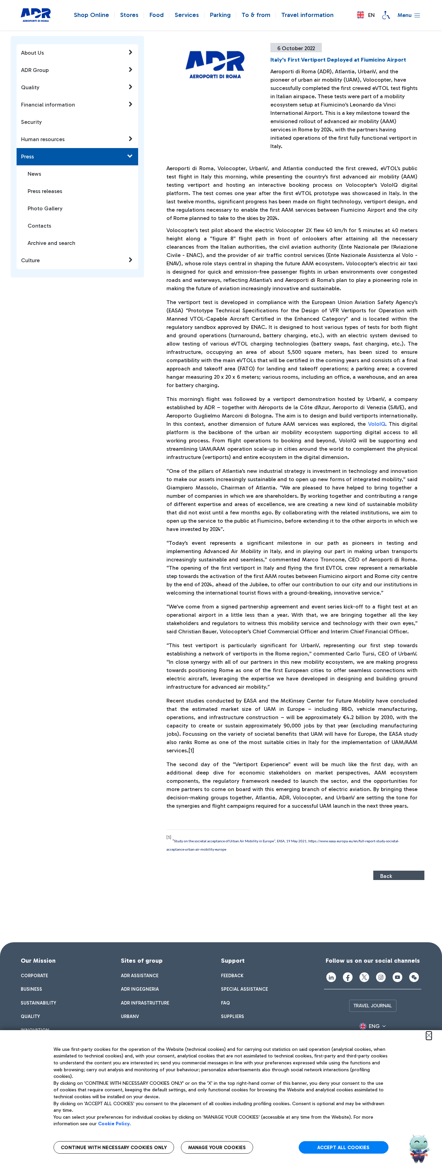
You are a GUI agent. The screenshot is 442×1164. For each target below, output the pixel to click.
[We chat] (414, 977)
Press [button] (27, 156)
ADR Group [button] (35, 70)
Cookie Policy (113, 1124)
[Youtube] (397, 977)
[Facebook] (348, 977)
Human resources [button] (43, 139)
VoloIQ (376, 424)
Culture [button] (30, 260)
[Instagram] (381, 977)
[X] (364, 977)
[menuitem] (34, 975)
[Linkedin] (331, 977)
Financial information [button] (48, 104)
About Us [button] (32, 52)
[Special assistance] (386, 15)
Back (386, 876)
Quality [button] (30, 87)
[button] (366, 15)
